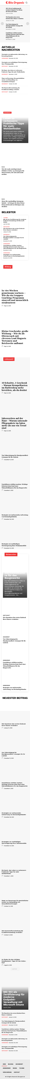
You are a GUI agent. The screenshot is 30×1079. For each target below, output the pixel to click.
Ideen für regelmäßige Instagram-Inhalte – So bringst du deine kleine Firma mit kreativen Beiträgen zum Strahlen (13, 203)
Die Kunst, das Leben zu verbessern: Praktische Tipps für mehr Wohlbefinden (13, 71)
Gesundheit (5, 74)
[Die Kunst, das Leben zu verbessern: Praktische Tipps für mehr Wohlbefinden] (15, 858)
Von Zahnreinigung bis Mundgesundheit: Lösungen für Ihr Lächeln (14, 25)
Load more (14, 969)
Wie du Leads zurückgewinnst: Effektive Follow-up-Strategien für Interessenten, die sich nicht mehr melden (13, 171)
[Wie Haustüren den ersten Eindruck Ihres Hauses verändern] (15, 607)
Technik (5, 217)
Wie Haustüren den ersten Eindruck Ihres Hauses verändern (14, 17)
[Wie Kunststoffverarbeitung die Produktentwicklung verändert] (15, 919)
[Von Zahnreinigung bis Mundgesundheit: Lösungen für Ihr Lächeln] (15, 443)
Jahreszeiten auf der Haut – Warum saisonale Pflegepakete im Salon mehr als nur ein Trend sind (14, 423)
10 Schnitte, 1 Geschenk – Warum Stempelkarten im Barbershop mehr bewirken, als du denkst (15, 386)
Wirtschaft (5, 66)
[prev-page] (2, 23)
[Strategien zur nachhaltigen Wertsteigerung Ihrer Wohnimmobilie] (15, 532)
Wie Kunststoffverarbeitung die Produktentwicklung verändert (11, 88)
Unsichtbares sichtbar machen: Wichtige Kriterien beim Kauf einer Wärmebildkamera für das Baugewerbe (15, 35)
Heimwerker (5, 58)
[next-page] (27, 23)
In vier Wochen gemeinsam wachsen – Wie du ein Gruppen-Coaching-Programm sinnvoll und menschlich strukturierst (15, 296)
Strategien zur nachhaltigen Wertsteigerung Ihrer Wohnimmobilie (14, 545)
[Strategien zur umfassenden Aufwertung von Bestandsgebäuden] (15, 503)
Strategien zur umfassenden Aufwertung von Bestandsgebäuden (14, 255)
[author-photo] (3, 306)
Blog (3, 166)
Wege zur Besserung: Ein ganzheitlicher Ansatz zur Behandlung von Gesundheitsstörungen (13, 79)
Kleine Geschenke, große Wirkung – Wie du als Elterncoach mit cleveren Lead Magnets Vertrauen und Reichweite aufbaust (15, 337)
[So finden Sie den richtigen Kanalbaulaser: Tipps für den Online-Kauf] (15, 947)
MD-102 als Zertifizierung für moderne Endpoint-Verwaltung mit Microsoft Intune (14, 10)
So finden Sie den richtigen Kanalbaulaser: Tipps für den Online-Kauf (14, 961)
